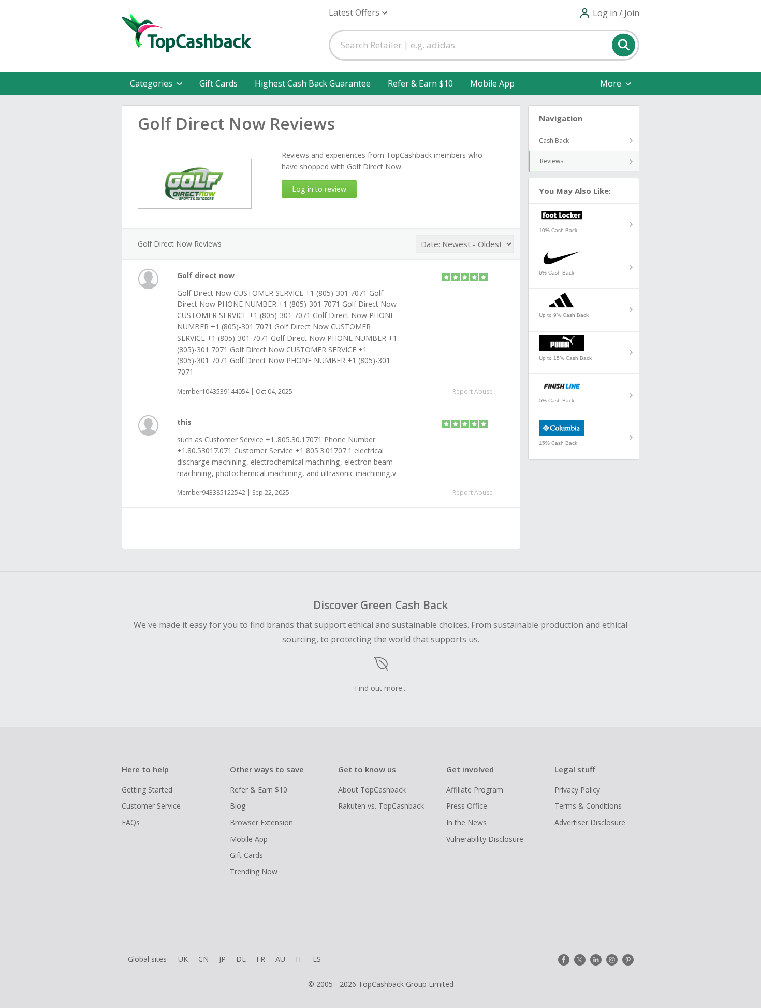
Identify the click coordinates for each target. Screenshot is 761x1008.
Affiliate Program (474, 790)
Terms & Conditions (588, 806)
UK (183, 959)
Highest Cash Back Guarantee (313, 83)
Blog (237, 806)
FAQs (131, 822)
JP (222, 959)
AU (280, 959)
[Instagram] (612, 960)
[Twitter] (580, 960)
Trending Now (253, 871)
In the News (466, 822)
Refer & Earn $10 (420, 83)
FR (260, 959)
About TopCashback (372, 790)
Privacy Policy (577, 790)
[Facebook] (563, 960)
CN (203, 959)
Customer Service (151, 806)
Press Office (466, 806)
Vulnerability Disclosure (484, 839)
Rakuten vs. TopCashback (381, 806)
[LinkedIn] (596, 960)
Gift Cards (218, 83)
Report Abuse (472, 391)
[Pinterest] (628, 960)
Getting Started (147, 790)
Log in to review (319, 189)
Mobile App (492, 83)
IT (299, 959)
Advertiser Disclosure (589, 822)
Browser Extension (261, 822)
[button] (358, 12)
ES (317, 959)
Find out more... (381, 688)
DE (241, 959)
